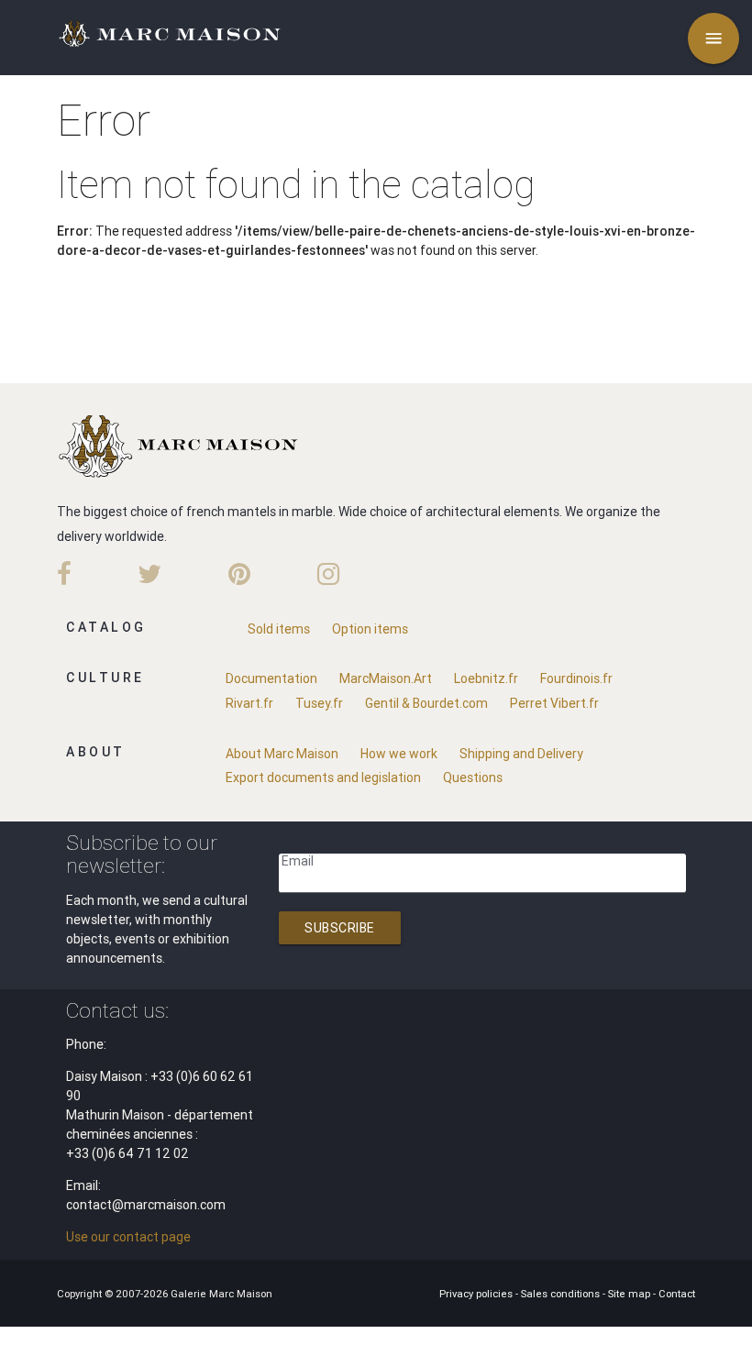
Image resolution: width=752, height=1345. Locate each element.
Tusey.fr (319, 703)
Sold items (279, 629)
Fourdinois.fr (576, 678)
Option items (370, 629)
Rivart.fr (249, 703)
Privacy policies (477, 1293)
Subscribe (339, 928)
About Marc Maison (282, 753)
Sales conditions (562, 1293)
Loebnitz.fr (486, 678)
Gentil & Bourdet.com (426, 703)
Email (298, 861)
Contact (676, 1293)
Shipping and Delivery (521, 753)
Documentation (271, 678)
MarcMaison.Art (385, 678)
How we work (398, 753)
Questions (473, 777)
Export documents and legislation (323, 777)
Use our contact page (128, 1237)
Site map (630, 1293)
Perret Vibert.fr (554, 703)
